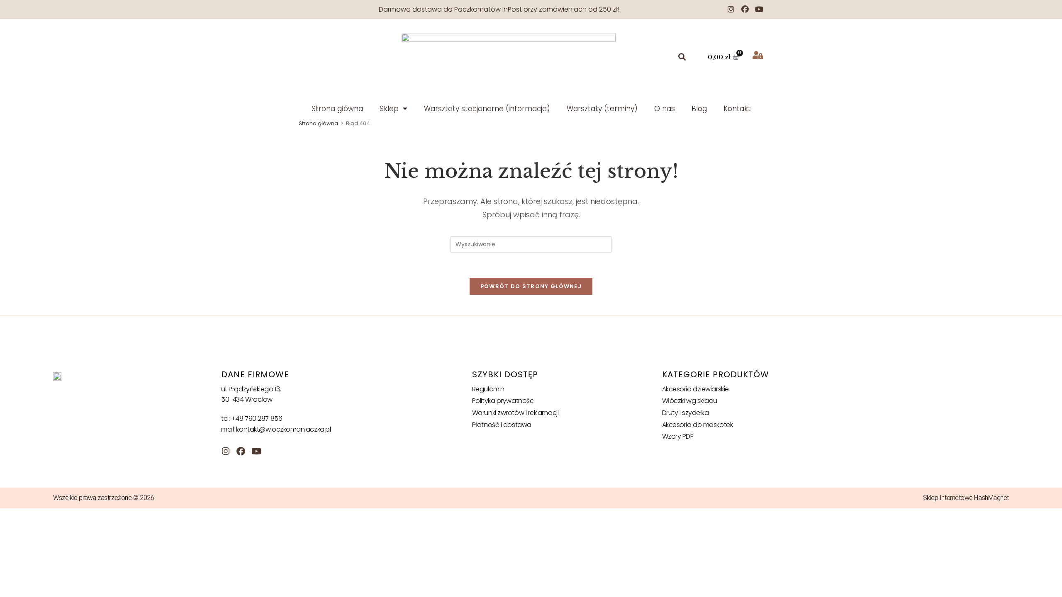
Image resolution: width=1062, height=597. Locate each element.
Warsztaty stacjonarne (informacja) (487, 109)
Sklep (389, 109)
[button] (682, 57)
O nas (664, 109)
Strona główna (337, 109)
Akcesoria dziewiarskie (695, 389)
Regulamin (488, 389)
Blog (699, 109)
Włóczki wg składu (689, 400)
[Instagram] (731, 9)
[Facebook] (745, 9)
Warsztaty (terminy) (602, 109)
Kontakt (737, 109)
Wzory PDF (677, 436)
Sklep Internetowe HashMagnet (966, 498)
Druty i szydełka (685, 412)
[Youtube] (759, 9)
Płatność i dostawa (501, 425)
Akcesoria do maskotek (697, 425)
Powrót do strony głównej (531, 286)
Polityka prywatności (503, 400)
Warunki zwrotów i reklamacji (515, 412)
